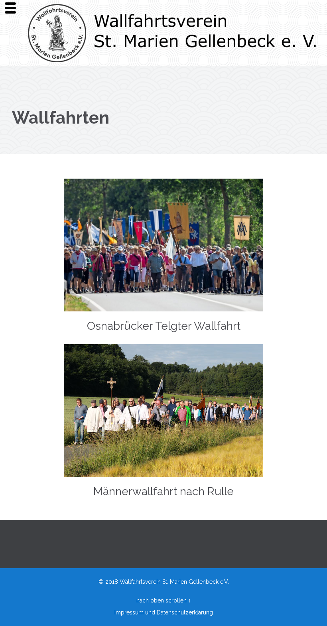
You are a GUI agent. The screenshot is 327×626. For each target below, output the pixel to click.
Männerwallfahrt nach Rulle (163, 491)
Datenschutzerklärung (185, 612)
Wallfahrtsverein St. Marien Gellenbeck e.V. (174, 582)
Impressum (129, 612)
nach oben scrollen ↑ (163, 600)
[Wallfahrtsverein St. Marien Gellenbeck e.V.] (173, 33)
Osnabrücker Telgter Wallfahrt (163, 326)
